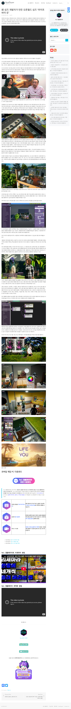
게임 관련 (37, 3)
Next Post (34, 696)
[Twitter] (68, 11)
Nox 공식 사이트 (23, 638)
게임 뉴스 (9, 690)
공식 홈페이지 (30, 3)
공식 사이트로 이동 (15, 539)
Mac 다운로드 (65, 30)
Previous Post (11, 695)
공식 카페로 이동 (14, 541)
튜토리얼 (43, 3)
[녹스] (12, 3)
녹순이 (10, 15)
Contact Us (54, 3)
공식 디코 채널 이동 (15, 543)
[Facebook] (68, 8)
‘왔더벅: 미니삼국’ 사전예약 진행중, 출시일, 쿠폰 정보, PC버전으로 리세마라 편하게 (59, 103)
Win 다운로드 (55, 30)
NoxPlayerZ (48, 3)
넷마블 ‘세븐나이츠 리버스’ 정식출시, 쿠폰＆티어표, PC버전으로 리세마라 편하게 (59, 109)
